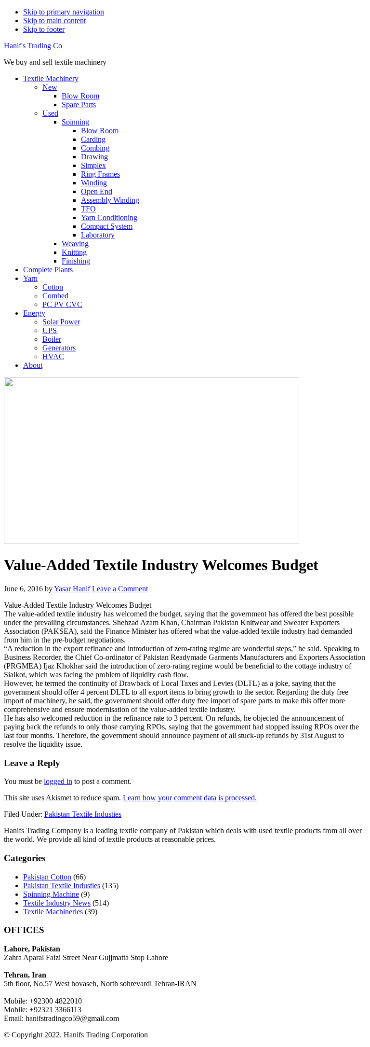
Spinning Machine (51, 894)
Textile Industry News (57, 903)
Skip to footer (44, 29)
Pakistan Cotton (47, 877)
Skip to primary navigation (63, 12)
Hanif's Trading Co (33, 46)
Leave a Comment (120, 589)
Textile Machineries (53, 911)
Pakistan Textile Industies (82, 814)
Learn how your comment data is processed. (190, 798)
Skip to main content (54, 20)
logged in (58, 781)
